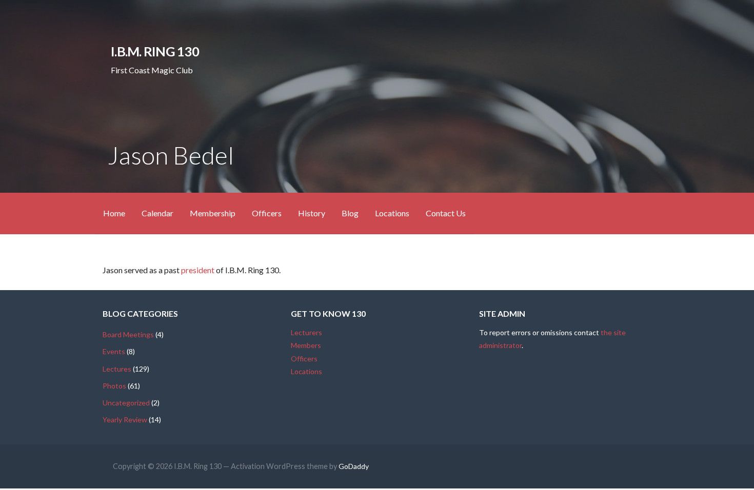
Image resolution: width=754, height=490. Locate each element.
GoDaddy (354, 466)
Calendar (157, 213)
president (197, 270)
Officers (267, 213)
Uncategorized (126, 402)
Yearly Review (125, 419)
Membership (212, 213)
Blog (350, 213)
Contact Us (446, 213)
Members (306, 345)
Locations (392, 213)
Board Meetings (128, 334)
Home (114, 213)
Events (114, 351)
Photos (114, 385)
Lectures (117, 368)
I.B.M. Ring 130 (155, 51)
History (311, 213)
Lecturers (306, 332)
